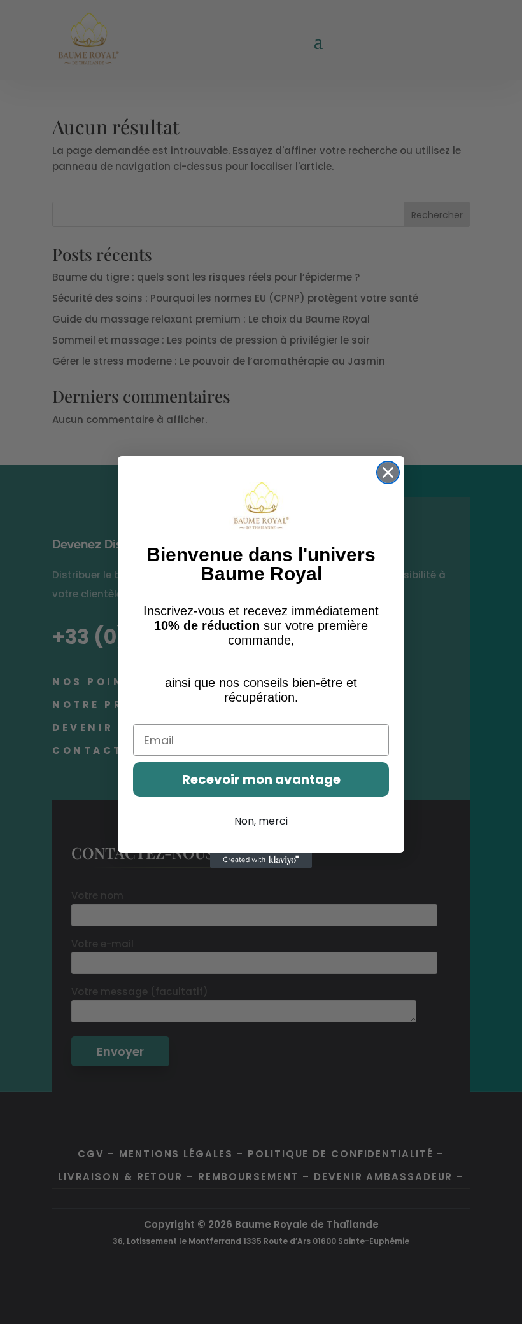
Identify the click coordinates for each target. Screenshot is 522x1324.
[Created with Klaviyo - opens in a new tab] (261, 860)
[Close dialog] (388, 472)
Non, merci (261, 821)
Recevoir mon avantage (261, 779)
